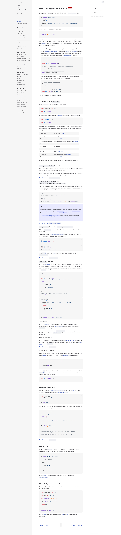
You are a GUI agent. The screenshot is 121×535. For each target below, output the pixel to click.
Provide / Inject (94, 14)
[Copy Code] (80, 17)
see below (60, 138)
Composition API (70, 340)
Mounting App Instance (95, 12)
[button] (23, 6)
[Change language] (98, 2)
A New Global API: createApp (97, 10)
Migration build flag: (49, 177)
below (53, 253)
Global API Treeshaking (51, 162)
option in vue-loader (68, 212)
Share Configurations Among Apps (97, 16)
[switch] (102, 2)
